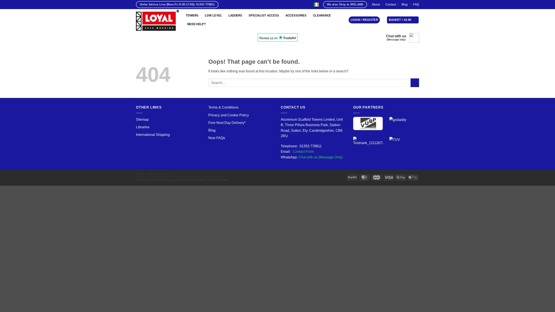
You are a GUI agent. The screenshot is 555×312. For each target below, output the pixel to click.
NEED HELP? (196, 24)
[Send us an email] (240, 4)
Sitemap (142, 119)
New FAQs (216, 138)
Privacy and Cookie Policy (228, 115)
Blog (405, 4)
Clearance (322, 15)
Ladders (235, 15)
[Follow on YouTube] (251, 4)
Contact (390, 4)
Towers (192, 15)
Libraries (142, 127)
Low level (213, 15)
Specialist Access (264, 15)
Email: (297, 151)
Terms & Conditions (223, 107)
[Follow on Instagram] (229, 4)
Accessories (296, 15)
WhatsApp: (312, 157)
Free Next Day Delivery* (227, 123)
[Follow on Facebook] (223, 4)
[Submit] (415, 82)
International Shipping (153, 134)
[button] (364, 20)
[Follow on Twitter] (234, 4)
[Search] (277, 4)
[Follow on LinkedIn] (245, 4)
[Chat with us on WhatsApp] (414, 38)
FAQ (416, 4)
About (376, 4)
